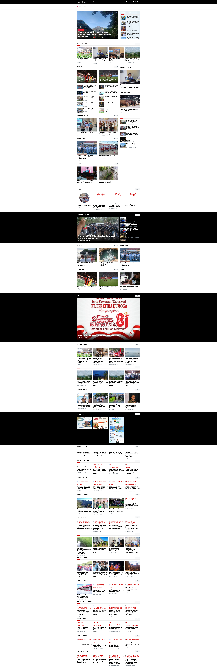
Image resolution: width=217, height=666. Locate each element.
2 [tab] (93, 37)
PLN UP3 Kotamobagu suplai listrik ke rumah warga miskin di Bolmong (84, 536)
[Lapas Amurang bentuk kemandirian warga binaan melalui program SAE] (100, 551)
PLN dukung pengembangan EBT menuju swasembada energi (133, 22)
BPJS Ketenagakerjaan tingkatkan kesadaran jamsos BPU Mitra (83, 499)
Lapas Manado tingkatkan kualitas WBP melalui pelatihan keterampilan (100, 360)
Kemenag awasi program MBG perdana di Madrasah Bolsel (116, 647)
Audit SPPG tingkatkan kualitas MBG (132, 439)
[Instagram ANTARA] (131, 1)
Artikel (79, 189)
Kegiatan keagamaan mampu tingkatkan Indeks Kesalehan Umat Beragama (132, 633)
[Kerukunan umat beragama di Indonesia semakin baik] (116, 429)
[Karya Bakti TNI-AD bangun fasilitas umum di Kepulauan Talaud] (116, 593)
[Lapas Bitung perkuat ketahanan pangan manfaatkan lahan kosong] (116, 397)
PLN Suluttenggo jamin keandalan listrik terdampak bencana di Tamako (132, 514)
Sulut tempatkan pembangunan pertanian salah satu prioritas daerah (132, 133)
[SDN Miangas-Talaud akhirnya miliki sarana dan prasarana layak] (84, 597)
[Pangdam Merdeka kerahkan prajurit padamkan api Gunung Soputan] (116, 495)
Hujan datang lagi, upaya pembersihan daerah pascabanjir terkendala (132, 234)
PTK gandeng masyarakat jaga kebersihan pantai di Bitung (99, 406)
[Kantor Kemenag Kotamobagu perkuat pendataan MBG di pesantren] (84, 615)
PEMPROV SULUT (125, 67)
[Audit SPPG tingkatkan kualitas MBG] (132, 429)
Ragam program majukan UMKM (82, 439)
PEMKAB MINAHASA (83, 469)
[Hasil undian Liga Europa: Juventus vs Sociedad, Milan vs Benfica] (80, 98)
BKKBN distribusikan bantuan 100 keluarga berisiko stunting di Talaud (99, 597)
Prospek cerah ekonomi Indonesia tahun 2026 (116, 204)
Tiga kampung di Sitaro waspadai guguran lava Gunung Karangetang (116, 59)
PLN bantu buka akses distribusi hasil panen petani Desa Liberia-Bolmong (99, 536)
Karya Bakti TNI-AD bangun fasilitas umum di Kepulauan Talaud (116, 597)
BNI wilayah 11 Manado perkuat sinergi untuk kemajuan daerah (107, 133)
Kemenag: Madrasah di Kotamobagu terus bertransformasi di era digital (99, 618)
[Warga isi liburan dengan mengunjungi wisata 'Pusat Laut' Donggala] (108, 254)
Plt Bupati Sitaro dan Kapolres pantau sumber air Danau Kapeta (84, 462)
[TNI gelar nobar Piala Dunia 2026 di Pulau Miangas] (132, 593)
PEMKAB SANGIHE (82, 506)
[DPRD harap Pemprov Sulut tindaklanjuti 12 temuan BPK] (87, 173)
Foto (78, 295)
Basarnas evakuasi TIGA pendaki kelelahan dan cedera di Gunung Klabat (116, 583)
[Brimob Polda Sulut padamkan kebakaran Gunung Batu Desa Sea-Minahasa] (84, 477)
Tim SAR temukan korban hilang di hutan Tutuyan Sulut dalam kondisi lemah (131, 660)
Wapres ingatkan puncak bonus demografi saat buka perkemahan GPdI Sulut (100, 583)
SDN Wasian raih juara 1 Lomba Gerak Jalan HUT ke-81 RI (107, 156)
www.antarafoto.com (109, 1)
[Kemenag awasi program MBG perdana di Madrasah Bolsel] (116, 643)
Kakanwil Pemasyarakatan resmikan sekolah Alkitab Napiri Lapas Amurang (132, 559)
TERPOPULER (124, 117)
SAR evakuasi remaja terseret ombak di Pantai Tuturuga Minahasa (116, 476)
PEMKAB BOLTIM (82, 652)
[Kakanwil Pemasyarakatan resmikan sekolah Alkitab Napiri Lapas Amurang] (132, 551)
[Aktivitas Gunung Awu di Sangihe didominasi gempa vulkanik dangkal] (84, 514)
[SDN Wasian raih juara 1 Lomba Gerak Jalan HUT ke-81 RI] (108, 147)
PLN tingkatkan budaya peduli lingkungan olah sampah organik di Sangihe (100, 522)
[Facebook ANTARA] (126, 1)
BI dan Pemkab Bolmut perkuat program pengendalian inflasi (115, 632)
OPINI (122, 269)
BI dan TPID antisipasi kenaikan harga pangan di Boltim (100, 660)
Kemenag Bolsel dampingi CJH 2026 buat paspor (132, 647)
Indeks (115, 66)
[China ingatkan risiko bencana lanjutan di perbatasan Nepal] (101, 86)
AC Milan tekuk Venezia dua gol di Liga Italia (86, 287)
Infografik (80, 414)
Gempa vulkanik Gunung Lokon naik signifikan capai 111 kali (84, 383)
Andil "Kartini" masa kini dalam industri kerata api (100, 204)
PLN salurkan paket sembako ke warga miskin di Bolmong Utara (84, 632)
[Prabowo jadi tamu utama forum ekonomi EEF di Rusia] (101, 92)
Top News (88, 1)
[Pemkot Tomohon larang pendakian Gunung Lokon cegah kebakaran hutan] (116, 375)
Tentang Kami (93, 1)
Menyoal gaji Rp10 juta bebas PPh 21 (131, 204)
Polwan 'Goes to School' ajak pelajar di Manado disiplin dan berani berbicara (85, 157)
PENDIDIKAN (81, 138)
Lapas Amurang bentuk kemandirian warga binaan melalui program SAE (100, 559)
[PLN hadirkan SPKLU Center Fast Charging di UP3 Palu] (123, 18)
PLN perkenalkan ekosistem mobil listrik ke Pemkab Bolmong (115, 536)
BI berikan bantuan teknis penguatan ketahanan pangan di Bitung (131, 406)
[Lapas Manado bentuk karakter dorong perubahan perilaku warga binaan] (80, 104)
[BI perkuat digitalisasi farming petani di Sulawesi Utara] (123, 28)
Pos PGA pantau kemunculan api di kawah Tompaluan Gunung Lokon (100, 383)
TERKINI (79, 66)
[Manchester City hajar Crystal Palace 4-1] (80, 92)
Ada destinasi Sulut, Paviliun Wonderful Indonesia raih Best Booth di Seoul (86, 264)
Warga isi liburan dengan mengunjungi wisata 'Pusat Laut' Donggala (108, 264)
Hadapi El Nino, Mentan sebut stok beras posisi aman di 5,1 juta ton (133, 33)
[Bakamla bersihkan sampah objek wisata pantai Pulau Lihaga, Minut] (84, 575)
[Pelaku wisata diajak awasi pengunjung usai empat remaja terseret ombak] (100, 473)
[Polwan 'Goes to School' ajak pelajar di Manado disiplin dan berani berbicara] (87, 147)
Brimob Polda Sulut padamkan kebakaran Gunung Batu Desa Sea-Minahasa (84, 485)
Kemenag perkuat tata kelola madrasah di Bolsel (84, 646)
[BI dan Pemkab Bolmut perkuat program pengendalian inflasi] (116, 629)
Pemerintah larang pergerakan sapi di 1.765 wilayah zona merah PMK (129, 111)
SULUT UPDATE (82, 44)
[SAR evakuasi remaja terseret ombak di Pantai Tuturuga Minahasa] (116, 473)
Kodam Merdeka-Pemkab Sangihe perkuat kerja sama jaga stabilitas (111, 104)
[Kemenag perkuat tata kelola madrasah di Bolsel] (84, 643)
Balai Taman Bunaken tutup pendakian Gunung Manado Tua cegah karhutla (132, 360)
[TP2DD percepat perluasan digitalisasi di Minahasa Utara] (132, 575)
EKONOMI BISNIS (82, 115)
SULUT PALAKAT (126, 13)
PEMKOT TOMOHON (83, 367)
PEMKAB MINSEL (82, 543)
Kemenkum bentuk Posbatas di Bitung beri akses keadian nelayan (86, 59)
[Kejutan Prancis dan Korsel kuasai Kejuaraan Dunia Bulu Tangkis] (123, 139)
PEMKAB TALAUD (82, 589)
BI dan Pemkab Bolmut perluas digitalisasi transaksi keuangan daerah (99, 633)
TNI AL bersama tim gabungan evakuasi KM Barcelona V (132, 219)
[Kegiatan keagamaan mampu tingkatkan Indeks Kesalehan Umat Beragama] (132, 629)
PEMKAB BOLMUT (82, 625)
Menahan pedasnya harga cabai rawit (100, 439)
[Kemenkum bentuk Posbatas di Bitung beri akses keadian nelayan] (84, 397)
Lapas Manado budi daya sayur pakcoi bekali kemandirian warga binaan (111, 110)
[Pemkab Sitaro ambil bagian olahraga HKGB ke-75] (116, 454)
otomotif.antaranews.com (82, 2)
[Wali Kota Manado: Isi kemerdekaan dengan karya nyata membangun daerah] (116, 352)
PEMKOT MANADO (82, 344)
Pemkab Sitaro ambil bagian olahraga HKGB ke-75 (115, 462)
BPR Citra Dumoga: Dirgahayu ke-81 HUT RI (98, 335)
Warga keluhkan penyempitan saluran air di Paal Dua (107, 181)
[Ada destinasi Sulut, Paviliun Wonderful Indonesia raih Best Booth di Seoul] (87, 254)
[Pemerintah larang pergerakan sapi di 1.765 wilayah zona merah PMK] (130, 101)
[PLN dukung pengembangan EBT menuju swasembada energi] (123, 23)
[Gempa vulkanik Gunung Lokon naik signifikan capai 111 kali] (84, 375)
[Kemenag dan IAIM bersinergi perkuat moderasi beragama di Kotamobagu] (116, 615)
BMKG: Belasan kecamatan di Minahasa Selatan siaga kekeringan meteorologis (84, 560)
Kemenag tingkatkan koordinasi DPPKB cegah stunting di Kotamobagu (131, 618)
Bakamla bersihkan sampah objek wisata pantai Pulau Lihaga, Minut (83, 583)
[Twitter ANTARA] (129, 1)
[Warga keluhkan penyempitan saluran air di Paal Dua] (108, 173)
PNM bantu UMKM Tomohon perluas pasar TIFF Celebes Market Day (132, 383)
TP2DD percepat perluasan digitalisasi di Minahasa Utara (132, 583)
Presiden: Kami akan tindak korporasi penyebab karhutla (95, 33)
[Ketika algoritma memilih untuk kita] (130, 278)
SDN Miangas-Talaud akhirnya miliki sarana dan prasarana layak (83, 605)
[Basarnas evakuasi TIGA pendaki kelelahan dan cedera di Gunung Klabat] (116, 575)
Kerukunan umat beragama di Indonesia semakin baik (115, 438)
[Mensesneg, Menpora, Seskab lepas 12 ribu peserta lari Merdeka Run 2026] (80, 86)
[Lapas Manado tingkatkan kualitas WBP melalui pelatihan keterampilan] (100, 352)
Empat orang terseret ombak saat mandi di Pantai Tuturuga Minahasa (131, 477)
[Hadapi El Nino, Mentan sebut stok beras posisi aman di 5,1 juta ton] (123, 33)
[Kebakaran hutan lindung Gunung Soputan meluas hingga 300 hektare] (100, 495)
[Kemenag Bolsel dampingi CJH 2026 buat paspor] (132, 643)
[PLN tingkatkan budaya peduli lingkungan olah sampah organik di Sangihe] (100, 514)
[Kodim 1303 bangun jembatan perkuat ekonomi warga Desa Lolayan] (132, 532)
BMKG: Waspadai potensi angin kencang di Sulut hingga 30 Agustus (132, 127)
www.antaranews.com (100, 1)
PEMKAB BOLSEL (82, 639)
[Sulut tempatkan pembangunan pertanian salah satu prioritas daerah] (123, 133)
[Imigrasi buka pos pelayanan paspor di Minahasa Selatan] (116, 551)
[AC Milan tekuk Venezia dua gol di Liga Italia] (87, 76)
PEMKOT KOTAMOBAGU (84, 611)
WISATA (79, 245)
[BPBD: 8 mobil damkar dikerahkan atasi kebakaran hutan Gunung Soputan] (132, 495)
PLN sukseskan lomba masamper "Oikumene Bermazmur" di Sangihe (116, 522)
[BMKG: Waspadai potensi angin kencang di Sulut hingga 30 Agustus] (123, 127)
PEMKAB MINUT (82, 567)
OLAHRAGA (80, 269)
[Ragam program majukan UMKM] (84, 429)
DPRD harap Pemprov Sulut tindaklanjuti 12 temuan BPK (85, 181)
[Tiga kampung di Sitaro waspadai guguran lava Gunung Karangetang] (100, 454)
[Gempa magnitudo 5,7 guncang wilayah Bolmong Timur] (84, 656)
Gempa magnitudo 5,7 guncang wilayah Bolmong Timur (83, 660)
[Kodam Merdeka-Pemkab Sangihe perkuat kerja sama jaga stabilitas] (101, 104)
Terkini (79, 1)
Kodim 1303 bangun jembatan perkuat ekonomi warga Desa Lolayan (131, 536)
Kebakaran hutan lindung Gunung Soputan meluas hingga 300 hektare (100, 499)
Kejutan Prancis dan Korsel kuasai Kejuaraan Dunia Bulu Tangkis (132, 139)
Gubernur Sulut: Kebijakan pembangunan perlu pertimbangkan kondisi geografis (129, 86)
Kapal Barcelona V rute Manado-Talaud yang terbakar (132, 224)
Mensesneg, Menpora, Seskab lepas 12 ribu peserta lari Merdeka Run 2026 (89, 86)
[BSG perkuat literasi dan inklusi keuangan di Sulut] (80, 110)
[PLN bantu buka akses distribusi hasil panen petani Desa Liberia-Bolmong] (100, 532)
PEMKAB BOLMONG (83, 528)
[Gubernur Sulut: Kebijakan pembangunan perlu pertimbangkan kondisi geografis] (130, 76)
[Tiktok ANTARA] (135, 1)
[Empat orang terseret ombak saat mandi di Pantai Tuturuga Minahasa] (132, 473)
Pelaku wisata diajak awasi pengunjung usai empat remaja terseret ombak (99, 477)
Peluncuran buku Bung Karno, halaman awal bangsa (83, 205)
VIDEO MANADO (83, 215)
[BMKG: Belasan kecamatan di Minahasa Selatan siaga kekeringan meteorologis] (84, 551)
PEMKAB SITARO (82, 446)
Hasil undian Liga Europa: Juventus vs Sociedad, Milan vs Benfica (89, 98)
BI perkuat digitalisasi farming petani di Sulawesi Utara (132, 28)
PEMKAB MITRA (82, 491)
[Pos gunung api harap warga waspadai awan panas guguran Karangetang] (132, 454)
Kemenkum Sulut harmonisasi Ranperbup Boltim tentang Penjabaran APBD (116, 660)
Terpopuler (83, 1)
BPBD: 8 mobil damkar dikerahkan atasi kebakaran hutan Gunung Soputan (132, 499)
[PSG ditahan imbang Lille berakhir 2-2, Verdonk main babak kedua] (108, 76)
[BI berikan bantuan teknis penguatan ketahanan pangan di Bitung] (132, 397)
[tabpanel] (97, 25)
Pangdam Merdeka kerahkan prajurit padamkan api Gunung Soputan (115, 499)
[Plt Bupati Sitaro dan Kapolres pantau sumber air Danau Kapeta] (84, 454)
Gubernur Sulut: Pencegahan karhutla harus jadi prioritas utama (134, 59)
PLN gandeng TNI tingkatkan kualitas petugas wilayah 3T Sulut (132, 145)
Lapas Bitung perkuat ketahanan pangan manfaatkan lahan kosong (115, 406)
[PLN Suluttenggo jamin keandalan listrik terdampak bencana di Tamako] (132, 510)
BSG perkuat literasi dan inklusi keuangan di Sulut (86, 133)
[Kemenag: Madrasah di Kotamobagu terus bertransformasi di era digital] (100, 615)
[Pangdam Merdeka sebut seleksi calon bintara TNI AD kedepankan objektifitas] (123, 122)
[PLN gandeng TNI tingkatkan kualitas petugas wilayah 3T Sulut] (123, 145)
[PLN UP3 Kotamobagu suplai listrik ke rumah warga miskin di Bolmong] (84, 532)
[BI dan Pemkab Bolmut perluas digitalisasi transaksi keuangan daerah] (100, 629)
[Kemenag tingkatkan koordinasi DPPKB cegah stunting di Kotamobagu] (132, 615)
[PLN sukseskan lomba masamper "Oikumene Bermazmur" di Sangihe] (116, 514)
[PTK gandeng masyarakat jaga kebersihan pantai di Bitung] (100, 397)
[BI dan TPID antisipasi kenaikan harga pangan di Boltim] (100, 656)
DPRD (79, 163)
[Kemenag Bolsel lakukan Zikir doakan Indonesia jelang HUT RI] (100, 643)
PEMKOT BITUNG (82, 389)
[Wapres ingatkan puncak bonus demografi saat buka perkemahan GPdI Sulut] (100, 575)
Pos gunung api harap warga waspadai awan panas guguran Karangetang (131, 462)
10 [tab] (102, 37)
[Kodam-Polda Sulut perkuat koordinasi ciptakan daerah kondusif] (101, 98)
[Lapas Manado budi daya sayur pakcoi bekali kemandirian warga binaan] (101, 110)
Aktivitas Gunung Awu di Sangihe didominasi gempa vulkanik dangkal (101, 59)
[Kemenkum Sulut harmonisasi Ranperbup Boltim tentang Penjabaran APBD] (116, 656)
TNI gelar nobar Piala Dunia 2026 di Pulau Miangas (131, 597)
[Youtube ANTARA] (133, 1)
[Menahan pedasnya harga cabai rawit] (100, 429)
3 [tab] (94, 37)
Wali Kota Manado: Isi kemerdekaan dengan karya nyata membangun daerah (116, 360)
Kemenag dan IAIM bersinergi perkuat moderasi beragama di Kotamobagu (115, 618)
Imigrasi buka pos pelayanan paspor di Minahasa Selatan (115, 559)
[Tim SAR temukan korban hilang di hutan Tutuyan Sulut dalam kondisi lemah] (132, 656)
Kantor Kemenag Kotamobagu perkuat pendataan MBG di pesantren (83, 618)
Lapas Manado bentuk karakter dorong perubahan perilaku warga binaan (89, 104)
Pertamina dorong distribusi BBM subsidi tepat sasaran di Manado (132, 240)
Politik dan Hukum (129, 6)
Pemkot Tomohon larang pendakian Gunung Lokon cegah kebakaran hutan (116, 383)
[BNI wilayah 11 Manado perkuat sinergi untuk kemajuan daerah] (108, 124)
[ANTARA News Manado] (83, 6)
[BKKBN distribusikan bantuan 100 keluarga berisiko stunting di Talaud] (100, 593)
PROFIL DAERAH (125, 92)
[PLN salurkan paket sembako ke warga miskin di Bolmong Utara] (84, 629)
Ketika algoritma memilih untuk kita (129, 287)
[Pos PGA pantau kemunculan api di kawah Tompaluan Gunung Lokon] (100, 375)
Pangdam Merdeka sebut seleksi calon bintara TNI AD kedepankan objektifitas (132, 121)
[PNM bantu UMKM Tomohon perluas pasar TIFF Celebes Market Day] (132, 375)
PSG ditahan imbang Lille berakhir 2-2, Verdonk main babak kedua (108, 287)
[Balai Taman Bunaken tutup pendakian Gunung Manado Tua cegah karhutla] (132, 352)
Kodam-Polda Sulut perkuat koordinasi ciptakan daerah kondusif (111, 98)
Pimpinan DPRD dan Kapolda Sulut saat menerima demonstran (96, 237)
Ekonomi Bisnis (104, 6)
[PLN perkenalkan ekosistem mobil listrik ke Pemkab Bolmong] (116, 532)
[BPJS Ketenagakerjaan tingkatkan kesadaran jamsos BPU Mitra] (84, 495)
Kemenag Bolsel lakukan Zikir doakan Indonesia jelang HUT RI (100, 647)
